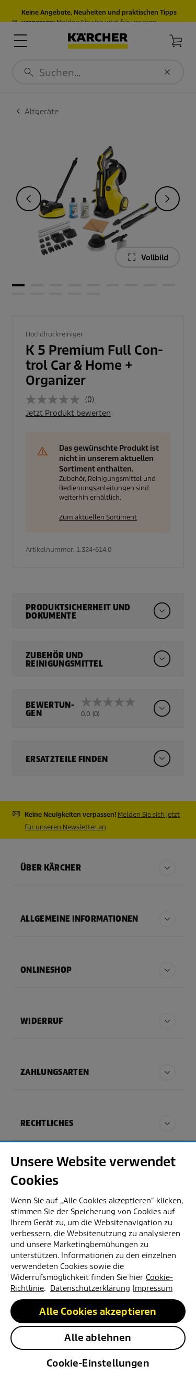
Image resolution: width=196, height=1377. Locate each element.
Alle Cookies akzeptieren (97, 1312)
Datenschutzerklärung (90, 1288)
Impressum (152, 1288)
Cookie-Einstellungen (98, 1363)
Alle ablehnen (97, 1338)
